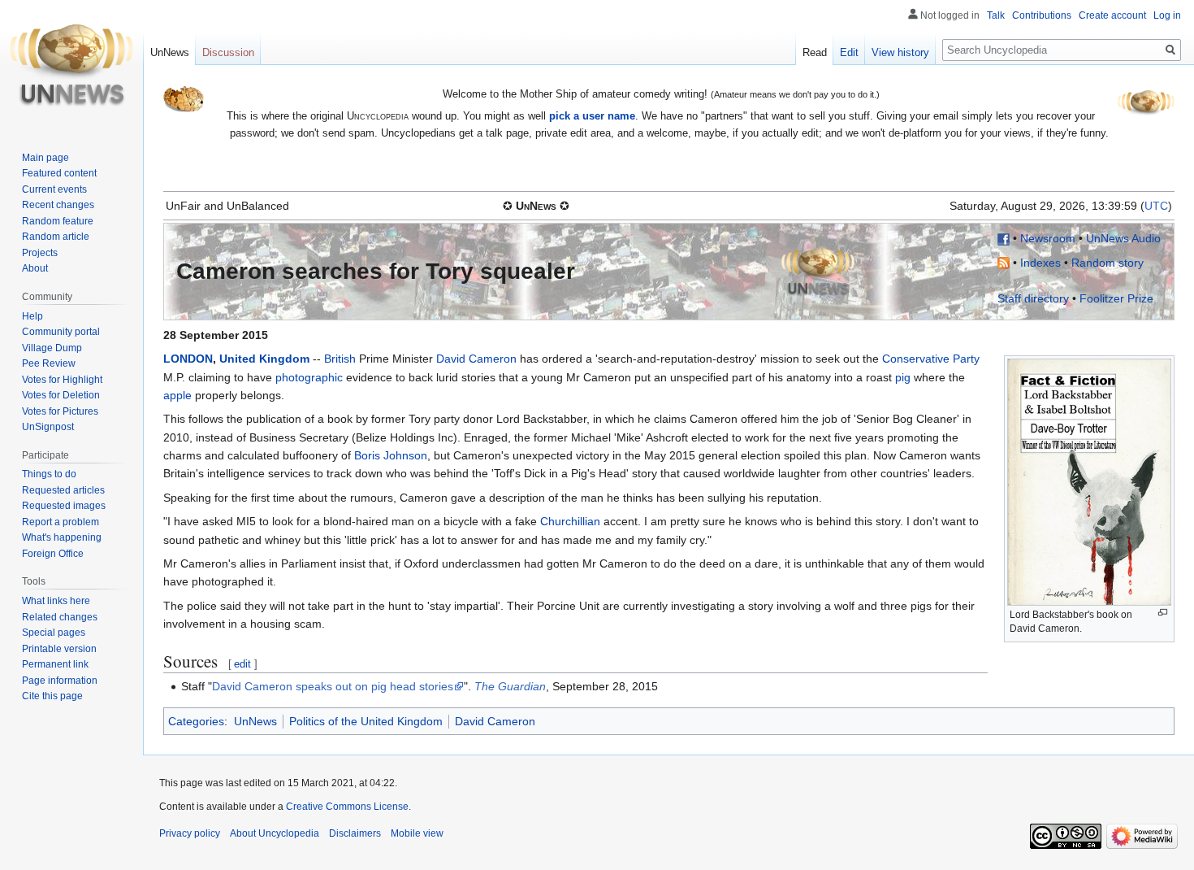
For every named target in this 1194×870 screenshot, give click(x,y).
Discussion (228, 52)
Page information (59, 680)
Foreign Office (53, 553)
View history (900, 52)
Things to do (49, 474)
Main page (45, 157)
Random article (55, 236)
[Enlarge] (1163, 612)
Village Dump (52, 348)
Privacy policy (189, 833)
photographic (309, 377)
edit (242, 664)
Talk (996, 15)
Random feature (57, 221)
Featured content (59, 173)
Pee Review (49, 363)
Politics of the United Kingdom (366, 721)
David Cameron (476, 358)
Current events (54, 189)
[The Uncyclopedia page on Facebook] (1003, 238)
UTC (1156, 205)
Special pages (53, 632)
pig (903, 377)
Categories (196, 721)
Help (32, 316)
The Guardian (510, 686)
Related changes (59, 617)
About (35, 268)
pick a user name (592, 116)
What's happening (62, 537)
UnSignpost (48, 427)
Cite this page (52, 696)
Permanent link (55, 664)
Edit (849, 52)
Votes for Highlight (62, 379)
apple (177, 395)
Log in (1167, 15)
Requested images (64, 505)
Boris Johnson (390, 455)
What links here (56, 601)
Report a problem (60, 522)
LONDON (188, 358)
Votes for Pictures (60, 411)
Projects (40, 253)
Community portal (61, 331)
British (340, 358)
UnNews (255, 721)
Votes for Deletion (61, 395)
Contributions (1041, 15)
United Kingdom (264, 358)
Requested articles (63, 490)
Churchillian (570, 521)
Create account (1112, 15)
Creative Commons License (347, 806)
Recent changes (58, 205)
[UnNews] (817, 270)
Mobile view (417, 833)
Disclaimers (355, 833)
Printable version (59, 649)
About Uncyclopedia (274, 833)
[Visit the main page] (71, 65)
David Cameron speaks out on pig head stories (332, 686)
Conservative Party (931, 358)
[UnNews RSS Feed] (1003, 262)
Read (814, 52)
